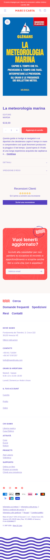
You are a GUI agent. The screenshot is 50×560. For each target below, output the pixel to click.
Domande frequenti (16, 307)
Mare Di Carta (17, 525)
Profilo (5, 402)
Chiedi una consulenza (12, 472)
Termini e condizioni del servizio (13, 510)
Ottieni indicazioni (10, 340)
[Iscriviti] (41, 271)
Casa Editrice (8, 431)
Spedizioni (39, 307)
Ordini (5, 408)
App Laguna (8, 455)
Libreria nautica (9, 428)
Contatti (17, 313)
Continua (11, 154)
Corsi (5, 440)
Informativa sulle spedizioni (12, 512)
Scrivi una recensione (25, 202)
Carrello (6, 395)
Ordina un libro (9, 467)
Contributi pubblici (37, 512)
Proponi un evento (10, 469)
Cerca (17, 301)
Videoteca (7, 458)
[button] (5, 10)
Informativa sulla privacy (29, 507)
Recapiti (26, 512)
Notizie (6, 446)
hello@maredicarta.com (12, 360)
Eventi (5, 443)
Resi (6, 313)
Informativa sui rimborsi (11, 507)
